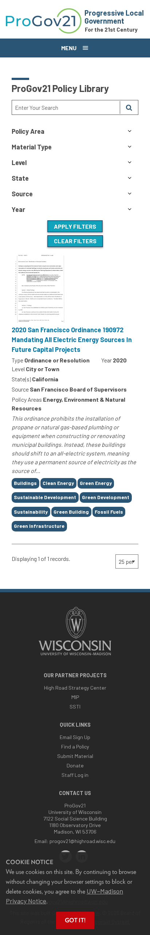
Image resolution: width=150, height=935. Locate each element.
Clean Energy (58, 483)
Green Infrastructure (39, 526)
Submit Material (75, 756)
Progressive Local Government (114, 16)
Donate (75, 765)
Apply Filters (75, 226)
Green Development (105, 497)
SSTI (75, 706)
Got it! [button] (75, 920)
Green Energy (96, 483)
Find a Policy (75, 746)
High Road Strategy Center (75, 688)
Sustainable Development (45, 497)
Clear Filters (75, 240)
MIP (75, 697)
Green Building (71, 512)
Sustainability (31, 512)
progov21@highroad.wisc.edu (82, 841)
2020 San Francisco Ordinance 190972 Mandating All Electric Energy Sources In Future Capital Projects (72, 339)
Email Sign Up (75, 737)
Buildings (25, 483)
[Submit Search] (129, 107)
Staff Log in (75, 775)
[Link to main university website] (75, 656)
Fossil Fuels (109, 512)
